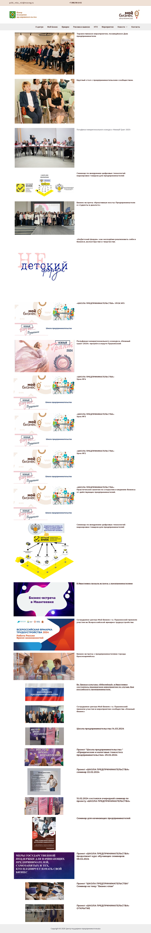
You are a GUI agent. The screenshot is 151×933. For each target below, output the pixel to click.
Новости (121, 27)
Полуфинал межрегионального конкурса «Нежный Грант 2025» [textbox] (104, 129)
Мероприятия (108, 27)
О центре (39, 27)
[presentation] (126, 27)
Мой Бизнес (52, 27)
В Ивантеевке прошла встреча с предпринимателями (105, 583)
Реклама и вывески (81, 27)
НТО (96, 27)
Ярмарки (65, 27)
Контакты (135, 27)
